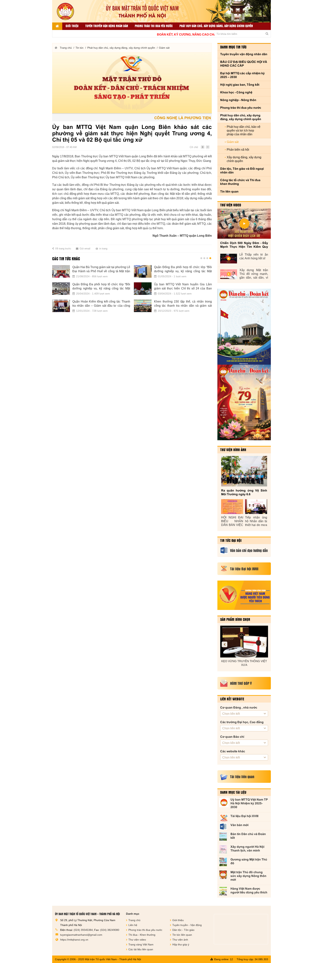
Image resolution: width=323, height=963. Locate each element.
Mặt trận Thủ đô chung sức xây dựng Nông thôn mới (248, 876)
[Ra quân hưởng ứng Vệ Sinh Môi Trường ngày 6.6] (244, 471)
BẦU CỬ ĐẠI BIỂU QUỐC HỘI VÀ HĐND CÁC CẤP (243, 63)
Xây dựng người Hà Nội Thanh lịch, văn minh (247, 848)
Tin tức (80, 47)
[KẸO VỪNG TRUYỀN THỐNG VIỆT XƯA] (244, 641)
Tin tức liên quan (182, 934)
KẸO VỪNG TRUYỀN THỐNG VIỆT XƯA (244, 663)
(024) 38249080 (109, 929)
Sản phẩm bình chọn (235, 619)
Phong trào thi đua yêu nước (154, 26)
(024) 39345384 (83, 929)
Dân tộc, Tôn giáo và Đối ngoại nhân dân (242, 170)
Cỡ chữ (194, 147)
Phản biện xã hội (238, 149)
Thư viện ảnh (180, 939)
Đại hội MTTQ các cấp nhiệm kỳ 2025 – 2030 (242, 75)
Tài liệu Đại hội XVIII (244, 816)
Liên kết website (232, 698)
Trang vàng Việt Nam (140, 944)
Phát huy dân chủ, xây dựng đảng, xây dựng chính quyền (216, 26)
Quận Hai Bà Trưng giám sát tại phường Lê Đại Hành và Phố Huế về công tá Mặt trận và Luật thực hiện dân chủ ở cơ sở (101, 269)
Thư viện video (230, 204)
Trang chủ (66, 47)
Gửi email (85, 248)
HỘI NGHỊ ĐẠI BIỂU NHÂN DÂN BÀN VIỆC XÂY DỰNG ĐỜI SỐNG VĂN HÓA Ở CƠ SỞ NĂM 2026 (232, 521)
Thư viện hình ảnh (233, 449)
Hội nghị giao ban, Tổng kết (239, 84)
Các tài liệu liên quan (140, 949)
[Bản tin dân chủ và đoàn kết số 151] (244, 402)
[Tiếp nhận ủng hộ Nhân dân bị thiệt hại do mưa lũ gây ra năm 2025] (256, 506)
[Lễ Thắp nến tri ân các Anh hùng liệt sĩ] (228, 258)
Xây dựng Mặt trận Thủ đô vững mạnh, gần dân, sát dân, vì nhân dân (253, 274)
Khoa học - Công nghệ (236, 92)
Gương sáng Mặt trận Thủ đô (248, 861)
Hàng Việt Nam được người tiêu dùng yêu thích (248, 890)
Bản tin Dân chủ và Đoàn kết (248, 835)
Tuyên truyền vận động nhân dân (106, 26)
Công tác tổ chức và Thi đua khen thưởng (240, 181)
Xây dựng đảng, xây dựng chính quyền (244, 159)
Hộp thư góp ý (180, 944)
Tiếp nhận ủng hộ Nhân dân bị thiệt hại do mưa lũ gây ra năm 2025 (256, 521)
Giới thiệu (72, 26)
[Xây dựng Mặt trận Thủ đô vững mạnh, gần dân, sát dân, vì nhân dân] (228, 274)
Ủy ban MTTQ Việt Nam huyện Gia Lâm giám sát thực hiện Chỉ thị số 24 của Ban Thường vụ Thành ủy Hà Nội (183, 287)
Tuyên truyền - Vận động (187, 925)
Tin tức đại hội (231, 540)
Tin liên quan (229, 191)
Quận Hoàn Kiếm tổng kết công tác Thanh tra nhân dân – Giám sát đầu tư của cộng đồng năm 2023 (101, 304)
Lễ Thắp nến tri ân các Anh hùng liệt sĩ (253, 256)
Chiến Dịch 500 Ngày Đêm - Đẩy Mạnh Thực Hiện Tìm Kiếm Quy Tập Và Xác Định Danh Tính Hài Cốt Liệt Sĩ (244, 245)
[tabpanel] (132, 291)
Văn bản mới (239, 825)
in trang (103, 248)
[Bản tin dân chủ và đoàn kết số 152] (244, 327)
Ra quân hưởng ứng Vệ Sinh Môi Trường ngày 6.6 (244, 492)
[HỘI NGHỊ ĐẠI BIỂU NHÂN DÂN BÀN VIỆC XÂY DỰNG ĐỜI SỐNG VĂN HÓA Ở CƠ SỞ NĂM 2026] (232, 506)
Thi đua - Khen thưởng (141, 934)
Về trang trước (63, 248)
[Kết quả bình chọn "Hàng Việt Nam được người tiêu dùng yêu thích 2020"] (244, 595)
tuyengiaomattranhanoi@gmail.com (81, 934)
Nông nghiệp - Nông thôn (238, 100)
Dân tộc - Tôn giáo (183, 929)
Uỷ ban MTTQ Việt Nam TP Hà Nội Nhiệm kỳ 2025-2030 (249, 803)
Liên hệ (132, 925)
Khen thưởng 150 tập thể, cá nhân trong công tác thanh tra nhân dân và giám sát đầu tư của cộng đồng (183, 304)
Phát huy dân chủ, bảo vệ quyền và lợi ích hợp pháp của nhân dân (243, 130)
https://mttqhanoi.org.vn (74, 939)
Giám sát (164, 47)
